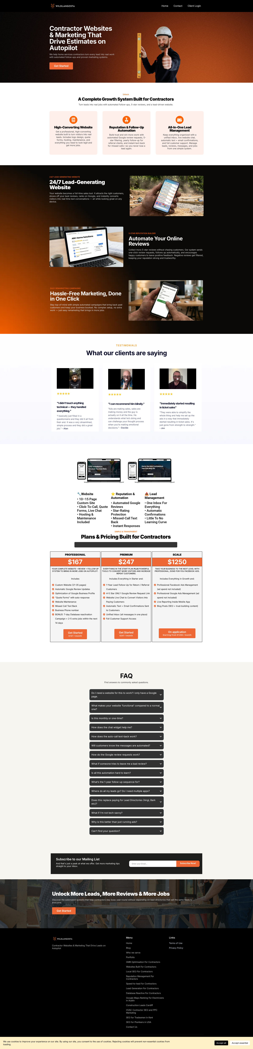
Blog (128, 948)
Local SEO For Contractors (139, 971)
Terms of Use (175, 943)
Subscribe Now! (188, 863)
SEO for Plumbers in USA (138, 1022)
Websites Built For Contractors (141, 966)
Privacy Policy (176, 948)
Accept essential (240, 1043)
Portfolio (130, 957)
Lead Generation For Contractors (142, 988)
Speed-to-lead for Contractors (141, 983)
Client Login (194, 5)
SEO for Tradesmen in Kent (139, 1017)
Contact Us (131, 1027)
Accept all (221, 1043)
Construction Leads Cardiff (139, 1005)
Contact (178, 5)
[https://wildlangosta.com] (62, 6)
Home (165, 5)
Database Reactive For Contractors (143, 993)
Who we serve (133, 952)
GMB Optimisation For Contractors (143, 962)
